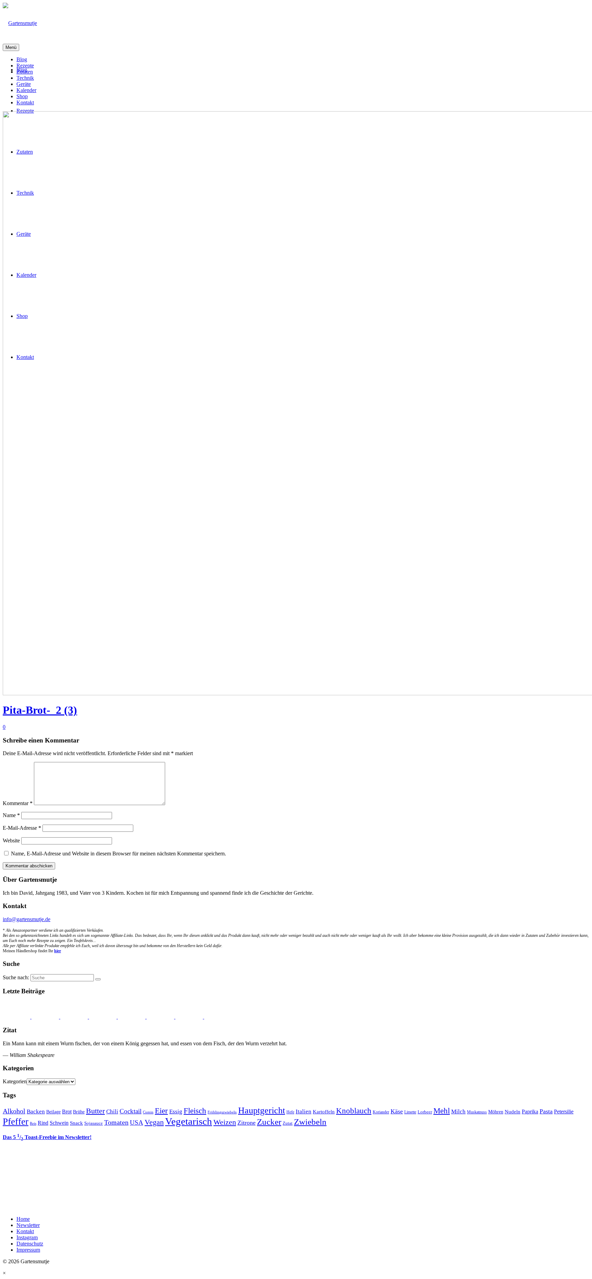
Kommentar (18, 803)
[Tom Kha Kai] (74, 1017)
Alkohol (14, 1111)
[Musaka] (218, 1017)
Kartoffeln (324, 1111)
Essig (175, 1111)
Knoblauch (353, 1110)
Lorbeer (425, 1112)
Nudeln (512, 1111)
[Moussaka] (189, 1017)
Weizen (224, 1122)
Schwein (59, 1123)
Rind (43, 1123)
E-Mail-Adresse (22, 828)
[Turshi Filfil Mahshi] (46, 1017)
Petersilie (564, 1111)
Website (11, 840)
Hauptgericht (261, 1110)
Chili (112, 1111)
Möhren (495, 1111)
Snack (76, 1123)
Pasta (546, 1111)
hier (57, 950)
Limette (410, 1112)
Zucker (269, 1121)
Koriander (381, 1112)
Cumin (148, 1112)
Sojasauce (93, 1123)
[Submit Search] (98, 979)
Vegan (154, 1122)
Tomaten (116, 1122)
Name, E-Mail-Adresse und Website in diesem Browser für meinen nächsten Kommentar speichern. (118, 853)
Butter (95, 1111)
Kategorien (15, 1081)
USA (136, 1122)
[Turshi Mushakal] (17, 1017)
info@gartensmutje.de (26, 919)
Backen (36, 1111)
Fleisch (195, 1111)
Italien (303, 1111)
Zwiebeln (310, 1121)
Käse (397, 1111)
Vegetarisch (188, 1121)
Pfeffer (15, 1121)
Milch (458, 1111)
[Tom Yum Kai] (103, 1017)
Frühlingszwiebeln (222, 1112)
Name (11, 815)
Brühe (79, 1111)
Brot (67, 1111)
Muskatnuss (477, 1112)
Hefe (290, 1112)
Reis (33, 1123)
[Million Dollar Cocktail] (161, 1017)
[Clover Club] (132, 1017)
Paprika (530, 1111)
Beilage (53, 1111)
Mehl (441, 1110)
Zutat (288, 1123)
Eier (161, 1110)
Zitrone (246, 1122)
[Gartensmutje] (296, 23)
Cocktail (130, 1111)
